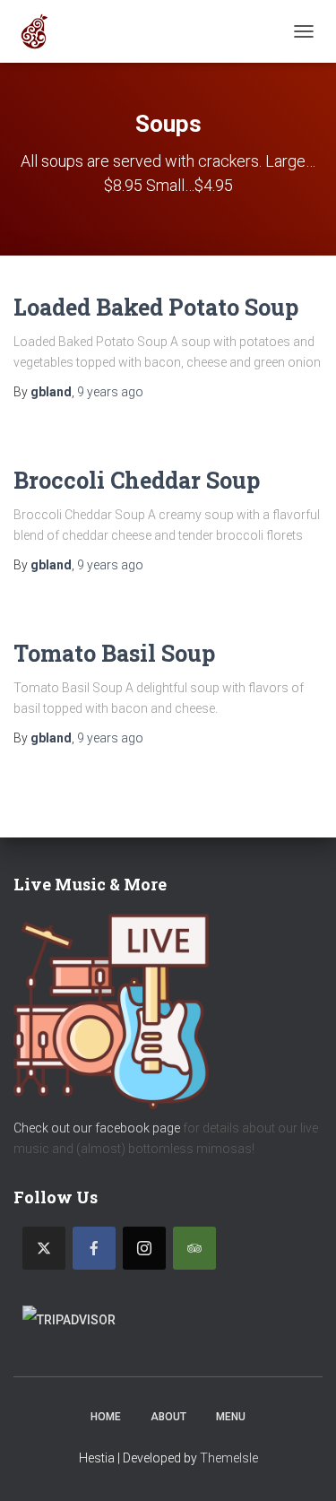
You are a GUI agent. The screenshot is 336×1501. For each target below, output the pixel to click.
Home (105, 1416)
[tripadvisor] (194, 1248)
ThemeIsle (229, 1458)
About (168, 1416)
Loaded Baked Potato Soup (155, 307)
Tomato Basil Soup (114, 653)
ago (110, 392)
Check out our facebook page (96, 1128)
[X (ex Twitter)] (43, 1248)
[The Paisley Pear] (43, 31)
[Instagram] (144, 1248)
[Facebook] (94, 1248)
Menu (231, 1416)
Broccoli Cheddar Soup (136, 480)
